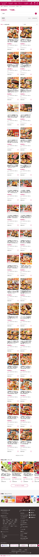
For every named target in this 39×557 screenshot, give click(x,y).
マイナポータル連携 (23, 536)
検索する (36, 13)
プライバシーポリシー (12, 552)
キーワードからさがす (5, 513)
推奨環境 (20, 549)
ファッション (5, 524)
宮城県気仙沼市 (14, 481)
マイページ (32, 510)
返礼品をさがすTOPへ (20, 455)
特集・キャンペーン (20, 3)
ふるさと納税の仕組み (23, 516)
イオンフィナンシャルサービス (25, 552)
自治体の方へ (33, 517)
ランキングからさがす (5, 527)
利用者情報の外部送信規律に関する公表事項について (19, 551)
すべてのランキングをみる (19, 485)
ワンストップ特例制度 (23, 533)
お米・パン (11, 519)
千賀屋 (3, 20)
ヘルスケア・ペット (6, 526)
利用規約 (26, 549)
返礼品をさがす (15, 3)
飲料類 (16, 520)
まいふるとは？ (22, 518)
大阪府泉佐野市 (25, 481)
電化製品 (10, 523)
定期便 (12, 526)
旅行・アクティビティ (12, 524)
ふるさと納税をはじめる (26, 3)
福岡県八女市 (9, 200)
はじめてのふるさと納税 (24, 515)
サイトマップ (14, 549)
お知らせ (32, 512)
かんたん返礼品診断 (23, 522)
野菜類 (4, 520)
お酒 (12, 520)
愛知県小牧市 (9, 49)
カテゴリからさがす (5, 517)
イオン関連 (3, 537)
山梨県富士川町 (3, 481)
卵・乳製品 (8, 520)
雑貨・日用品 (5, 523)
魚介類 (7, 519)
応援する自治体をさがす (10, 3)
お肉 (3, 519)
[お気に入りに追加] (18, 49)
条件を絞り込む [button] (34, 18)
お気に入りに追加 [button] (18, 49)
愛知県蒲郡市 (9, 124)
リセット (29, 18)
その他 (15, 526)
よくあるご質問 (22, 529)
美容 (13, 523)
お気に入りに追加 (10, 481)
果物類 (16, 519)
